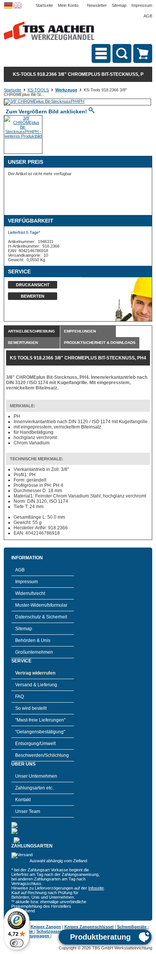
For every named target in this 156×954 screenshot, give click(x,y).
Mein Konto (68, 5)
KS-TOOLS (38, 90)
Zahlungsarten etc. (34, 788)
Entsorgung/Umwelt (35, 743)
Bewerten (32, 296)
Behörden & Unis (32, 640)
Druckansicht (33, 284)
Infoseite (96, 888)
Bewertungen (23, 342)
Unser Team (27, 811)
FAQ (19, 696)
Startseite (44, 5)
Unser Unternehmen (36, 776)
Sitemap (119, 5)
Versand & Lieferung (36, 684)
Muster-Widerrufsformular (41, 605)
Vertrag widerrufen (35, 673)
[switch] (16, 943)
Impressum (141, 5)
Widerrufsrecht (30, 593)
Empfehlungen (80, 331)
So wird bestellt (31, 708)
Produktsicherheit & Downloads (100, 342)
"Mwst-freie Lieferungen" (40, 720)
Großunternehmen (34, 652)
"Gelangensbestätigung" (40, 731)
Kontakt (23, 799)
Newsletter (97, 5)
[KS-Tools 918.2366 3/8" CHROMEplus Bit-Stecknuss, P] (44, 101)
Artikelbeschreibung (31, 331)
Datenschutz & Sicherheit (41, 617)
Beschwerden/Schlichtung (42, 755)
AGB (148, 16)
